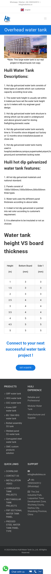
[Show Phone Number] (35, 572)
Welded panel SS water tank (12, 432)
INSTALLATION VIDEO (13, 482)
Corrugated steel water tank (14, 440)
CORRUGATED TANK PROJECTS (13, 491)
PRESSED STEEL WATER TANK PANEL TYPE (13, 526)
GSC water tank (13, 403)
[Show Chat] (30, 572)
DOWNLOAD (12, 471)
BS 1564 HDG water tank (12, 417)
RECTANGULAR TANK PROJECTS (13, 502)
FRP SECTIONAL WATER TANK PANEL (14, 513)
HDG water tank (13, 398)
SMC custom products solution (12, 449)
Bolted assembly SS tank (14, 425)
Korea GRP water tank (11, 409)
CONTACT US (12, 476)
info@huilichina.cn (25, 5)
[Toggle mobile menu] (45, 18)
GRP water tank (13, 393)
